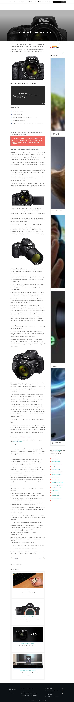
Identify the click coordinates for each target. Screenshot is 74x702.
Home (10, 688)
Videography (29, 589)
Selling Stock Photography (56, 487)
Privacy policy (11, 693)
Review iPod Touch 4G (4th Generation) (28, 672)
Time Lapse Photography (56, 474)
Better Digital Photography (56, 464)
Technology (32, 643)
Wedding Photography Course (57, 482)
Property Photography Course (57, 485)
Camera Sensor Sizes (56, 492)
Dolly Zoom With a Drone (56, 498)
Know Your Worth (55, 500)
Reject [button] (59, 1)
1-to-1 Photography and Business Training (29, 693)
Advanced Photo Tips (56, 479)
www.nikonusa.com (17, 441)
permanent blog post (57, 450)
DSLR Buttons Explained (56, 461)
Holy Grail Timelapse (55, 477)
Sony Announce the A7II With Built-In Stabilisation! (28, 619)
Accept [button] (55, 1)
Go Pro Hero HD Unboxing (28, 592)
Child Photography (55, 490)
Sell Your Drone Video (56, 458)
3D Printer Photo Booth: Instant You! (27, 688)
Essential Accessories (55, 495)
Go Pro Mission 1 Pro (56, 289)
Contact (10, 691)
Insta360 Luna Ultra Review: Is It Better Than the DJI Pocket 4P (57, 133)
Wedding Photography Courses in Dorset (28, 691)
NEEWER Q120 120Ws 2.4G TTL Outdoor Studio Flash (57, 212)
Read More (64, 1)
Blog (10, 690)
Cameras (25, 589)
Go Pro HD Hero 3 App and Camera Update (29, 695)
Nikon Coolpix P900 (26, 437)
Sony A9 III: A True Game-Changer (27, 645)
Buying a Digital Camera (56, 469)
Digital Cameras (55, 466)
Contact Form (49, 688)
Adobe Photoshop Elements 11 (26, 689)
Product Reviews (32, 616)
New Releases (26, 616)
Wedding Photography (13, 689)
